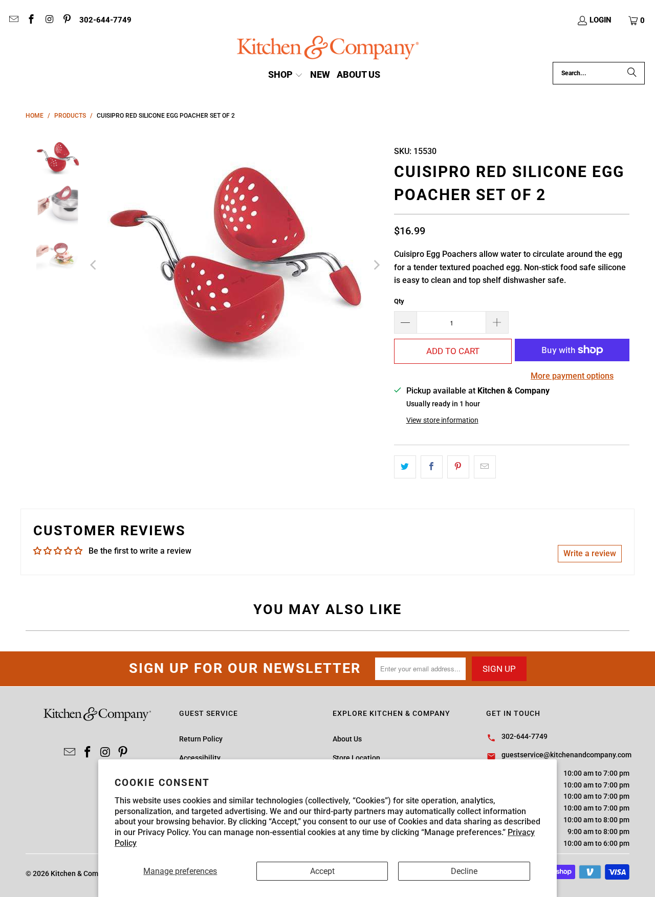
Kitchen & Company (82, 873)
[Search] (632, 73)
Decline (464, 871)
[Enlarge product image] (235, 265)
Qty (399, 301)
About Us (347, 739)
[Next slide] (376, 265)
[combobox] (599, 73)
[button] (637, 20)
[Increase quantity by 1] (497, 322)
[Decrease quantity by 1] (405, 322)
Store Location (356, 758)
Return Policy (201, 739)
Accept (322, 871)
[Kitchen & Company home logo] (328, 49)
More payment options (572, 376)
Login (601, 20)
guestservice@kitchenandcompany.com (566, 755)
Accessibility (200, 758)
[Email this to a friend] (485, 467)
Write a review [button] (589, 553)
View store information (442, 420)
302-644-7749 (105, 20)
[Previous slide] (94, 265)
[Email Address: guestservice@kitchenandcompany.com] (13, 20)
